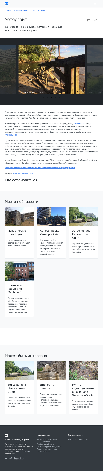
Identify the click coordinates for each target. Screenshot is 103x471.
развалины (9, 168)
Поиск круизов (43, 451)
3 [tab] (51, 97)
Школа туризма (43, 442)
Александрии (11, 135)
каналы (59, 168)
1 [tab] (43, 97)
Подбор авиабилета (45, 444)
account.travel (24, 451)
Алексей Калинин (20, 173)
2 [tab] (47, 97)
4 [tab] (55, 97)
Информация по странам (47, 439)
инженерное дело (47, 168)
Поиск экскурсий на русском (49, 447)
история (19, 168)
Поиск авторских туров (47, 449)
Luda (31, 173)
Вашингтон (80, 124)
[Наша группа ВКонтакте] (6, 458)
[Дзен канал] (18, 458)
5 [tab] (59, 97)
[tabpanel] (51, 69)
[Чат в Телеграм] (10, 458)
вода (65, 168)
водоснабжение (31, 168)
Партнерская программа (78, 439)
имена (71, 168)
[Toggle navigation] (95, 3)
